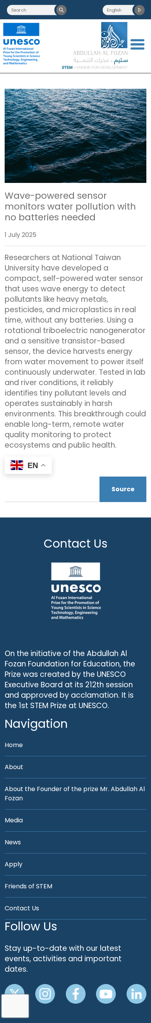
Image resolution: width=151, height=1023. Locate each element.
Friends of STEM (28, 886)
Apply (13, 864)
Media (14, 820)
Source (123, 489)
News (13, 842)
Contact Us (76, 543)
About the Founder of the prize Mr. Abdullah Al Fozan (75, 794)
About (14, 767)
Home (14, 745)
